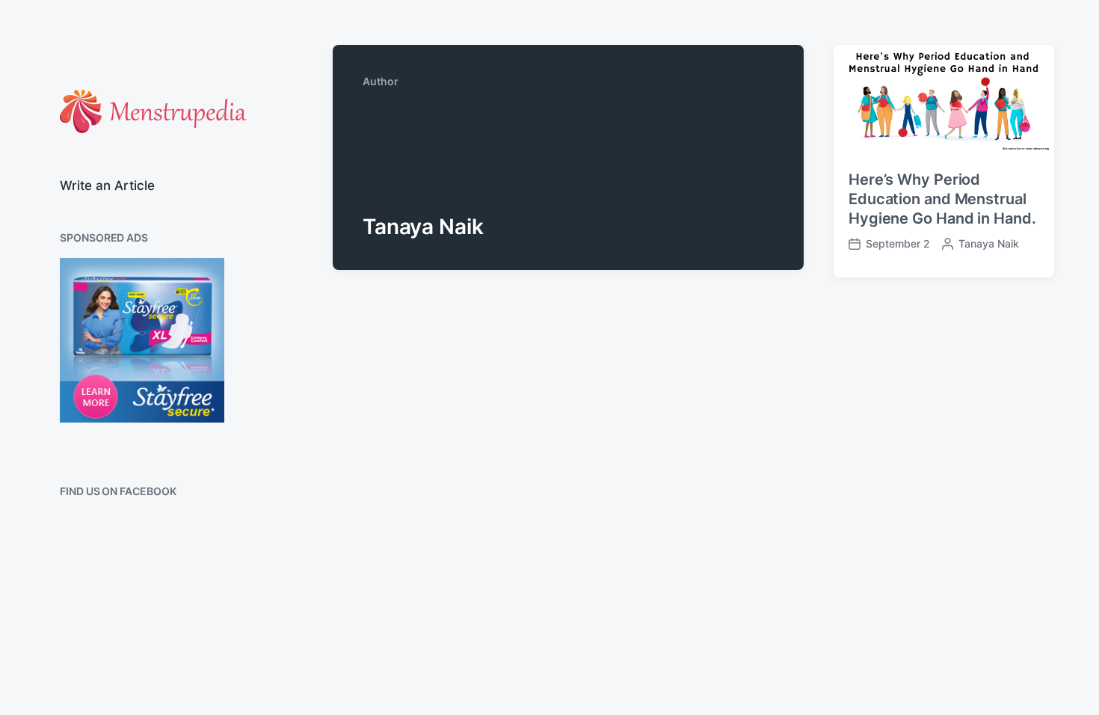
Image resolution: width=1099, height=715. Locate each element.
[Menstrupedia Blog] (153, 111)
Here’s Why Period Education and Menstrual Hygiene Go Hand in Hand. (942, 199)
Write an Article (107, 185)
